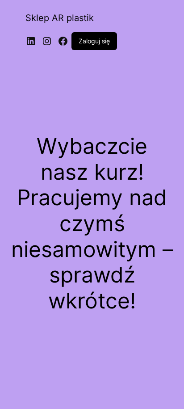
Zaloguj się (94, 41)
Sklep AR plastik (59, 18)
